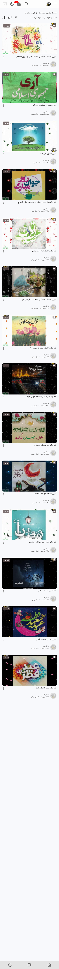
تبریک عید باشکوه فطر (45, 688)
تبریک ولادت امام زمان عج (44, 251)
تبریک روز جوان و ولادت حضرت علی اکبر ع (37, 202)
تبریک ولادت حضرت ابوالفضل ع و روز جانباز (36, 56)
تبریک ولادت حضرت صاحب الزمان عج (39, 299)
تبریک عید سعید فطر (46, 639)
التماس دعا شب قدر (47, 591)
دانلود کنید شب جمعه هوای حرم (41, 396)
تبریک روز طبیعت (48, 153)
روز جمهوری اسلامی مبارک (44, 105)
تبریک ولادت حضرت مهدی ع (43, 348)
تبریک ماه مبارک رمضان (45, 445)
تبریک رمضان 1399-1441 (45, 493)
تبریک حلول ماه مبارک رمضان (42, 542)
